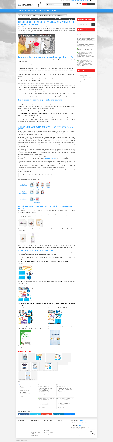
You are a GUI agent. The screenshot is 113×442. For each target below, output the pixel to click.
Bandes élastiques (21, 424)
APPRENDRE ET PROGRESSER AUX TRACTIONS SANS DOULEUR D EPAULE (45, 389)
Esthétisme (41, 19)
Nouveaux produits (34, 424)
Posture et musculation (82, 83)
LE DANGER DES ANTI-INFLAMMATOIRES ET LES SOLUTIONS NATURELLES (64, 402)
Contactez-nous (34, 428)
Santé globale (59, 19)
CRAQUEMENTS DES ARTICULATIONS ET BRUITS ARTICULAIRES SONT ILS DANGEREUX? (26, 391)
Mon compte (78, 4)
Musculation (39, 26)
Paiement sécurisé (34, 435)
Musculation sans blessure (83, 85)
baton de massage (88, 77)
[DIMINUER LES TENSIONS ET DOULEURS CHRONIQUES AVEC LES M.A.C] (65, 385)
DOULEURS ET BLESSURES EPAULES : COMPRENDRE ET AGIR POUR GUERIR (51, 15)
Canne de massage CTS (63, 364)
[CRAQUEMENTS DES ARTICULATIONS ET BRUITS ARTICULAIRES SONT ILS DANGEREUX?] (27, 386)
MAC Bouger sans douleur (49, 158)
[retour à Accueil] (19, 15)
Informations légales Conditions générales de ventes (35, 432)
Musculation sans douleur (83, 75)
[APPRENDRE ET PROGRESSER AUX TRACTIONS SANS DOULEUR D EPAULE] (46, 385)
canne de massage (82, 79)
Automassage (90, 79)
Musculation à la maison (83, 89)
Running (34, 15)
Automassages (21, 426)
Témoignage (69, 19)
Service (77, 425)
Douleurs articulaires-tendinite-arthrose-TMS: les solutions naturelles (45, 402)
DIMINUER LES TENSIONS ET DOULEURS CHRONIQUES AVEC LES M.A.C (65, 389)
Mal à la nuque (33, 26)
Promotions (33, 423)
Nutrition (49, 19)
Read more (22, 396)
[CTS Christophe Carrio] (30, 5)
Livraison (78, 421)
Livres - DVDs (20, 423)
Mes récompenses (47, 434)
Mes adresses (46, 426)
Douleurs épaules (28, 26)
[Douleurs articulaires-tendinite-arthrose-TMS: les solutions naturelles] (46, 398)
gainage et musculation (83, 81)
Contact (92, 0)
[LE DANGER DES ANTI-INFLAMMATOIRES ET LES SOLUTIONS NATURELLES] (65, 398)
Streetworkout (58, 26)
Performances (28, 15)
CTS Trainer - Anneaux (22, 430)
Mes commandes (47, 423)
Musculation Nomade (82, 87)
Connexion (78, 3)
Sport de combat (52, 26)
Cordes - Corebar (21, 428)
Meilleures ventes (34, 426)
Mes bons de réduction (48, 432)
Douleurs (32, 19)
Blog (22, 15)
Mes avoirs (46, 424)
